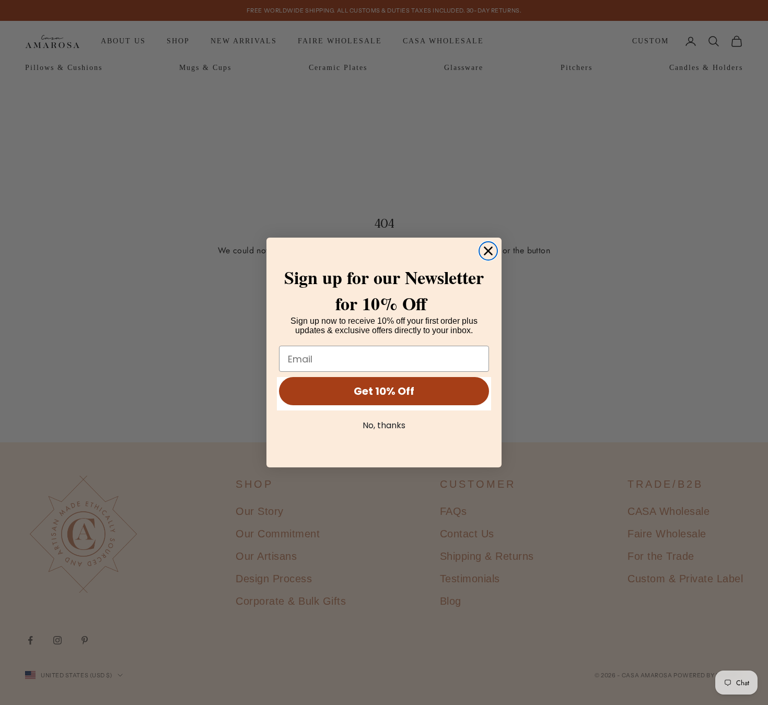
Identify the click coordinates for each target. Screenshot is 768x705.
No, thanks (384, 425)
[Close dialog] (488, 251)
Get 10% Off (384, 391)
